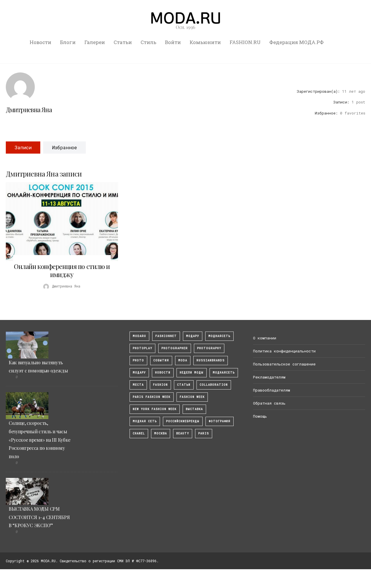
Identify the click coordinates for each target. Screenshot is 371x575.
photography (209, 348)
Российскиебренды (182, 421)
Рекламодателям (269, 377)
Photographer (174, 348)
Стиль (148, 42)
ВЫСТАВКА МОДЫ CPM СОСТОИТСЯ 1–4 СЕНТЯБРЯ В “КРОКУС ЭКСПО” (39, 517)
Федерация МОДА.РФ (296, 42)
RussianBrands (211, 360)
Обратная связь (269, 403)
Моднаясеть (224, 372)
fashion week (192, 397)
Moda (182, 360)
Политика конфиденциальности (284, 351)
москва (160, 433)
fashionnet (166, 336)
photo (138, 360)
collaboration (214, 385)
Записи (23, 147)
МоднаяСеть (219, 336)
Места (138, 385)
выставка (194, 409)
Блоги (68, 42)
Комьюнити (205, 42)
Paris (203, 433)
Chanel (139, 433)
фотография (219, 421)
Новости (40, 42)
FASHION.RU (245, 42)
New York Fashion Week (155, 409)
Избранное (64, 147)
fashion (160, 385)
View (58, 221)
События (161, 360)
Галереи (94, 42)
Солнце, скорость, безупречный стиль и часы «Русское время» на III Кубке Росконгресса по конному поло (39, 439)
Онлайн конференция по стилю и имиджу (62, 270)
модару (192, 336)
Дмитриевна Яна (29, 109)
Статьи (123, 42)
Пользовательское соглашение (284, 364)
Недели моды (191, 372)
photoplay (142, 348)
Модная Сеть (145, 421)
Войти (173, 42)
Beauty (182, 433)
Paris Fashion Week (151, 397)
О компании (264, 338)
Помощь (260, 416)
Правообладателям (271, 390)
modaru (139, 336)
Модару (139, 372)
